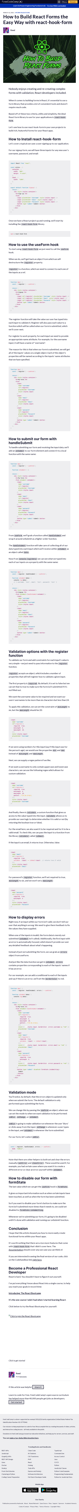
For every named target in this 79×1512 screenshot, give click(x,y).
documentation (16, 1249)
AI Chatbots (32, 1453)
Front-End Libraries (8, 1471)
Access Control (59, 1456)
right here (37, 1259)
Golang (30, 1465)
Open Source (44, 1503)
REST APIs (5, 1450)
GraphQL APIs (6, 1456)
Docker (4, 1465)
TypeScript (58, 1450)
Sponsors (61, 1503)
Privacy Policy (34, 1506)
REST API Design (7, 1459)
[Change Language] (59, 1)
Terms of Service (44, 1506)
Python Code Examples (62, 1471)
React (30, 1462)
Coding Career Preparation (10, 1477)
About (26, 1503)
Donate (73, 2)
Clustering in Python (8, 1474)
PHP (29, 1459)
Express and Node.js (34, 1471)
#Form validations (22, 12)
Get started (16, 1402)
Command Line (59, 1453)
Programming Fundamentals (63, 1474)
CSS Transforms (33, 1456)
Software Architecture (35, 1474)
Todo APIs (31, 1468)
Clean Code (32, 1450)
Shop (50, 1503)
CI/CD (56, 1462)
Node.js (4, 1468)
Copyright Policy (55, 1506)
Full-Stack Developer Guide (37, 1477)
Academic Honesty (70, 1503)
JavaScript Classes (60, 1468)
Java (55, 1459)
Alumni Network (34, 1503)
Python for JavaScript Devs (63, 1477)
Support (55, 1503)
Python (56, 1465)
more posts (23, 1376)
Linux (3, 1462)
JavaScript (5, 1453)
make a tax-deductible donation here (24, 1438)
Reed (12, 30)
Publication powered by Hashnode (13, 1503)
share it (38, 1387)
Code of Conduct (24, 1506)
